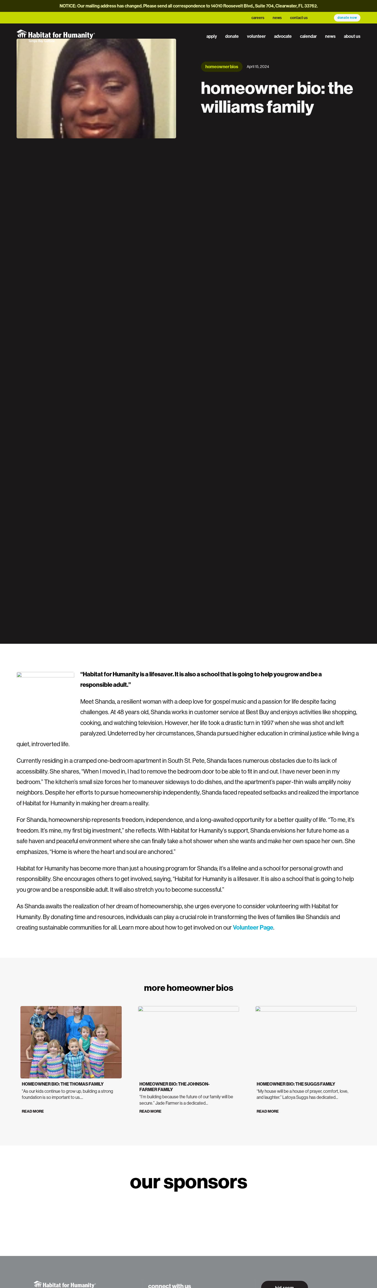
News (277, 17)
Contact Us (299, 17)
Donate (232, 36)
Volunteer (256, 36)
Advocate (283, 36)
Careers (257, 17)
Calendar (308, 36)
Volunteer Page (253, 927)
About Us (352, 36)
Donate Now (347, 17)
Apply (211, 36)
